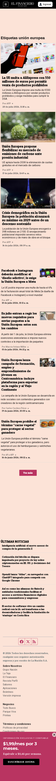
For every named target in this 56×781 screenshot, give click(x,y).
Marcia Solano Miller (16, 346)
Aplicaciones (10, 688)
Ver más (28, 472)
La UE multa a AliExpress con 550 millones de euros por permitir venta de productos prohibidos (26, 81)
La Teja (6, 673)
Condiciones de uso (13, 731)
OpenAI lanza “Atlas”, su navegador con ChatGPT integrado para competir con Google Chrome (25, 577)
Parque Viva (9, 711)
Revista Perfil (10, 680)
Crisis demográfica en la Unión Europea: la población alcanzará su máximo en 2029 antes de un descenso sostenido (26, 218)
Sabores (7, 684)
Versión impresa (12, 695)
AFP (9, 103)
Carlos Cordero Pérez (16, 408)
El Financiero (10, 677)
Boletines (8, 691)
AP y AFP (10, 454)
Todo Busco (9, 707)
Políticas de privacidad (15, 727)
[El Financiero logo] (22, 4)
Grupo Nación (10, 669)
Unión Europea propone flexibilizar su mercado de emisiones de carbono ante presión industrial (22, 152)
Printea (7, 715)
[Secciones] (5, 4)
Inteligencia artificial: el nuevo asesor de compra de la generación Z (25, 547)
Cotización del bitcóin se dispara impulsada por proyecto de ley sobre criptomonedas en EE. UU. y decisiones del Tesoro (26, 561)
